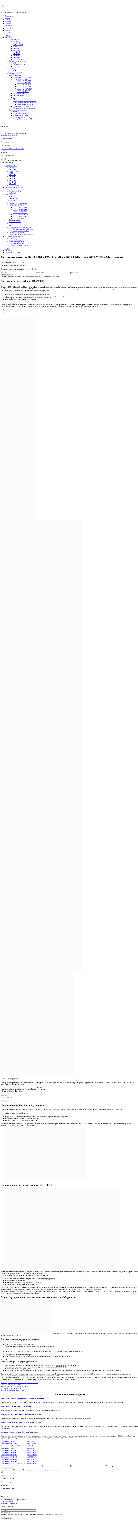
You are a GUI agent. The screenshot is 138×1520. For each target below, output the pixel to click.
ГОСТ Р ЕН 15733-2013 (25, 88)
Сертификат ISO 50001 (9, 1461)
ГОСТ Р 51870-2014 (24, 81)
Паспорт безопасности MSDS (23, 119)
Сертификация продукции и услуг (13, 1390)
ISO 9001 (16, 41)
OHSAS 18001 (18, 45)
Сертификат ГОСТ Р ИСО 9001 (12, 1388)
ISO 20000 (16, 50)
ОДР (14, 63)
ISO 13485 (16, 48)
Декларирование (18, 93)
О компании (9, 16)
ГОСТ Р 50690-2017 (24, 90)
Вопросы (8, 23)
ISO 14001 (16, 43)
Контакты (8, 25)
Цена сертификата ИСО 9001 (11, 1384)
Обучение (12, 68)
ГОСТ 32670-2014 (23, 92)
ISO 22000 (16, 52)
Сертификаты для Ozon (25, 104)
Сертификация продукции (22, 77)
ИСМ (15, 46)
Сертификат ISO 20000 (9, 1452)
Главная (7, 249)
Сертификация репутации (18, 61)
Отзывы (7, 18)
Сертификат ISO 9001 (8, 1441)
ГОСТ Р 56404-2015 (24, 83)
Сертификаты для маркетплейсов (24, 101)
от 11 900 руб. (32, 1441)
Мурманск (8, 250)
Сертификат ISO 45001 (9, 1459)
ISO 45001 (16, 55)
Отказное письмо (19, 95)
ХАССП (16, 112)
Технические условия (20, 115)
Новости (8, 21)
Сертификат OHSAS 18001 (10, 1446)
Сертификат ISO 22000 (9, 1455)
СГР (14, 97)
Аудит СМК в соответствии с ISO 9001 (14, 1386)
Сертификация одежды (21, 106)
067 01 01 (6, 138)
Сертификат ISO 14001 (9, 1444)
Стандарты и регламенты (21, 117)
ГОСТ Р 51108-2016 (24, 86)
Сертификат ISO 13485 (9, 1450)
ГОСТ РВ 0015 (18, 59)
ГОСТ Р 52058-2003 (24, 84)
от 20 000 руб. (32, 1448)
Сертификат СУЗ (19, 65)
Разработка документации (18, 110)
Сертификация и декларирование (15, 74)
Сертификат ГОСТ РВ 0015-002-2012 (14, 1463)
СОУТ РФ (16, 66)
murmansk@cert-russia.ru (9, 135)
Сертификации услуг (20, 79)
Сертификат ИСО (15, 39)
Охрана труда (17, 72)
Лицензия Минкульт (20, 113)
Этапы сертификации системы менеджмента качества (19, 1383)
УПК (14, 70)
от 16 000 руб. (32, 1450)
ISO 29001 (16, 54)
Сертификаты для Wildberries (27, 102)
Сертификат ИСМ (7, 1448)
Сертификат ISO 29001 (9, 1457)
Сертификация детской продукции (25, 108)
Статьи (7, 19)
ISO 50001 (16, 57)
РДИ (14, 99)
